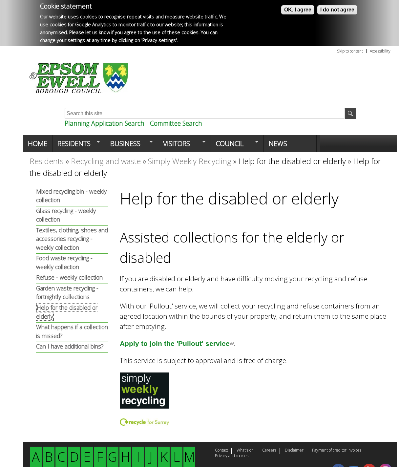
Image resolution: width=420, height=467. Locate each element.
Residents (71, 145)
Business (122, 145)
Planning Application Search (104, 123)
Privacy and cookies (231, 456)
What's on (245, 450)
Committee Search (176, 123)
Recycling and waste (106, 161)
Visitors (174, 145)
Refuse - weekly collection (69, 277)
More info (190, 40)
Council (227, 145)
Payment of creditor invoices (336, 450)
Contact (221, 450)
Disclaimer (294, 450)
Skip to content (350, 51)
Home (37, 143)
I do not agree (337, 9)
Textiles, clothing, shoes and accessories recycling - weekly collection (72, 238)
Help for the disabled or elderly (292, 161)
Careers (269, 450)
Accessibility (380, 51)
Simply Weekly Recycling (189, 161)
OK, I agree (297, 9)
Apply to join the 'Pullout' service (177, 343)
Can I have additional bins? (70, 346)
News (278, 143)
